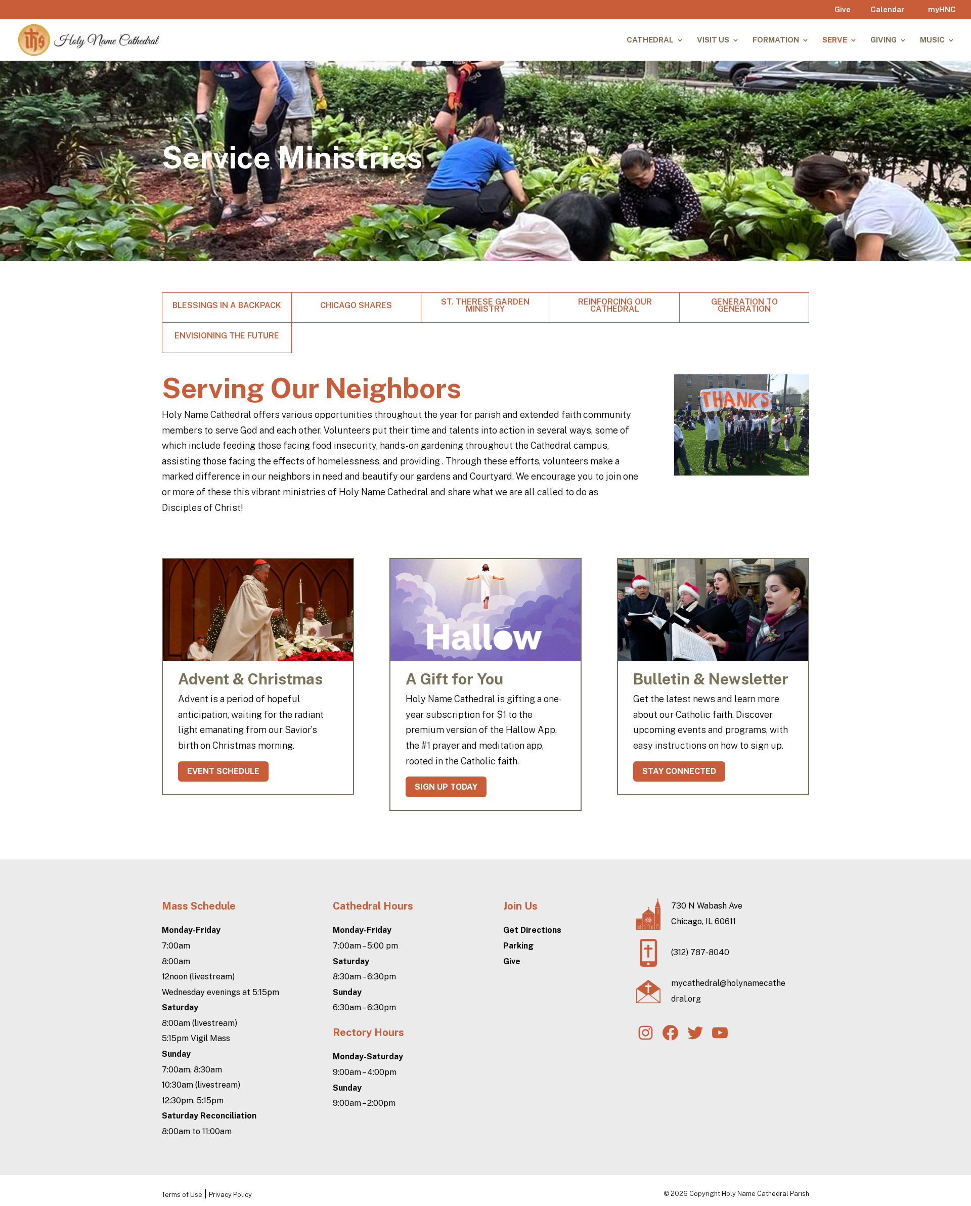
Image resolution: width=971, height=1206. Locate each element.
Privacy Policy (230, 1194)
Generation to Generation (744, 306)
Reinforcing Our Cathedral (615, 306)
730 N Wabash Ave (706, 906)
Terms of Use (182, 1194)
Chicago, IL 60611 (703, 921)
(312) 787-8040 (700, 952)
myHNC (942, 10)
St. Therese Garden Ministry (485, 306)
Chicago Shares (356, 306)
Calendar (887, 10)
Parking (518, 946)
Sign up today (446, 787)
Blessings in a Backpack (226, 306)
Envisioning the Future (226, 336)
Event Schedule (223, 771)
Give (842, 10)
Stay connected (679, 771)
